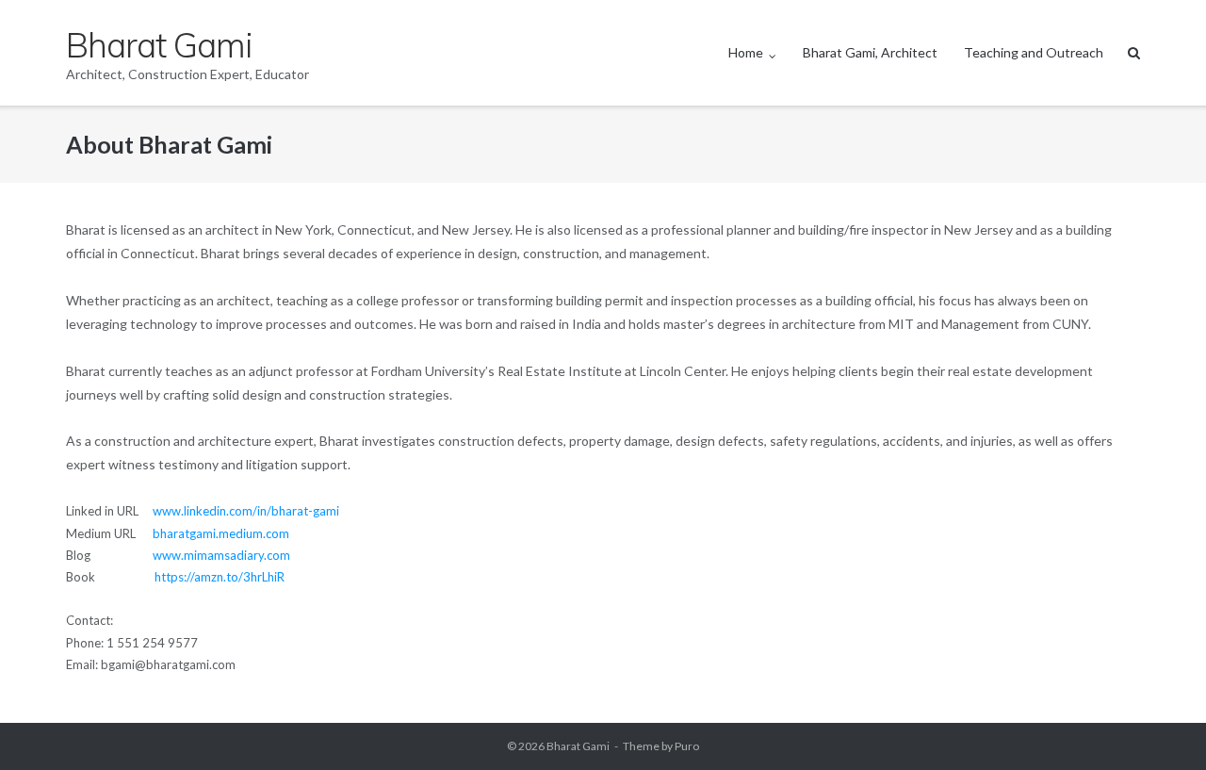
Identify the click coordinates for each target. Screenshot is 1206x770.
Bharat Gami (578, 746)
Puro (687, 746)
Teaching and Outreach (1033, 52)
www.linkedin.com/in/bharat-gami (246, 510)
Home (745, 52)
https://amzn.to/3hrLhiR (220, 576)
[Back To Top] (1159, 724)
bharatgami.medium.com (221, 533)
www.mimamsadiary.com (221, 555)
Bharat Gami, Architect (870, 52)
